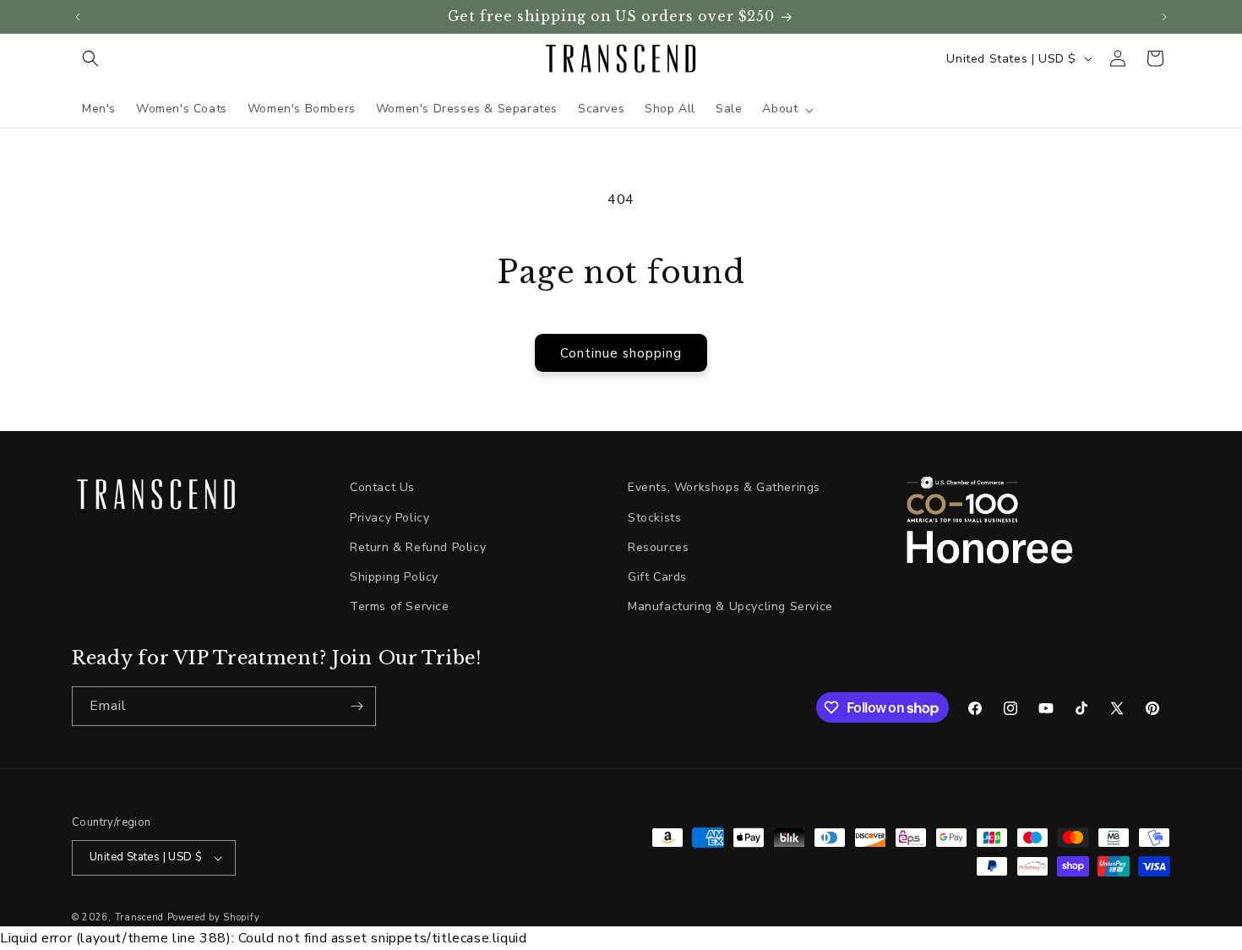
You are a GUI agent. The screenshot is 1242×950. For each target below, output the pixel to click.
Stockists (654, 518)
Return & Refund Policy (418, 547)
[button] (90, 58)
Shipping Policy (394, 577)
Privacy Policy (389, 518)
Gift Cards (657, 577)
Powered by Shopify (213, 917)
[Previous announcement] (77, 17)
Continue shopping (621, 353)
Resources (658, 547)
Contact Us (382, 487)
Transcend (139, 917)
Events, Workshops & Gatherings (724, 487)
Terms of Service (399, 606)
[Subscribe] (356, 706)
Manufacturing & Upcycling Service (730, 606)
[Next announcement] (1164, 17)
